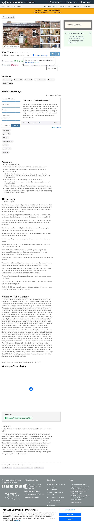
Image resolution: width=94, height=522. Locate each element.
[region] (47, 514)
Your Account (86, 2)
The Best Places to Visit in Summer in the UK (78, 492)
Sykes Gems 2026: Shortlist (79, 484)
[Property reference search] (23, 6)
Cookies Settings (70, 509)
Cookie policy (53, 489)
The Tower (8, 52)
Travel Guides (87, 6)
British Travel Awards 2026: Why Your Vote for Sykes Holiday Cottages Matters (80, 497)
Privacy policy (53, 487)
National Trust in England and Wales (19, 418)
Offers (69, 6)
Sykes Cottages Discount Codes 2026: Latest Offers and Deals (80, 488)
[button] (5, 34)
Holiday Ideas (77, 6)
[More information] (90, 34)
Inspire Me (52, 505)
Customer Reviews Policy (56, 497)
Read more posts (76, 502)
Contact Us (69, 2)
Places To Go (62, 6)
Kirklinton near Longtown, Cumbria (24, 55)
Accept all (70, 519)
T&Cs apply (57, 12)
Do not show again (31, 62)
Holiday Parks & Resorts (50, 6)
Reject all (70, 514)
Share (57, 54)
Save (52, 54)
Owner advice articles (55, 503)
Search (16, 125)
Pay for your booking (55, 500)
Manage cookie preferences (57, 492)
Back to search (9, 17)
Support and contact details (57, 484)
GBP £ (75, 2)
